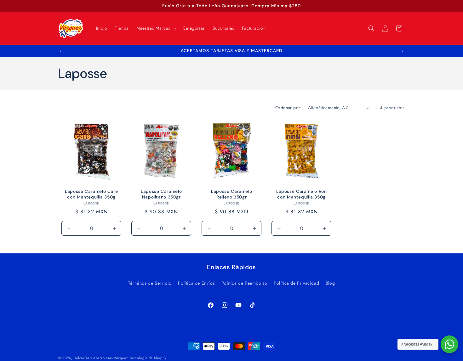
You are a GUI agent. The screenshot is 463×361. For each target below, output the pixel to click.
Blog (330, 283)
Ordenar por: (288, 107)
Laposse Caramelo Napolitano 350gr (161, 194)
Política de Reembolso (244, 283)
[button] (156, 28)
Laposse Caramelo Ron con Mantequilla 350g (301, 194)
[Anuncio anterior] (60, 51)
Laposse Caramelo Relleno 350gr (231, 194)
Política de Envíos (196, 283)
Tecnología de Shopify (148, 357)
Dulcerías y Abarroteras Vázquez (101, 357)
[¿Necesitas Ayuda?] (449, 344)
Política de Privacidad (296, 283)
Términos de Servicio (150, 283)
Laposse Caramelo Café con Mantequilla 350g (91, 194)
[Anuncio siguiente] (402, 51)
